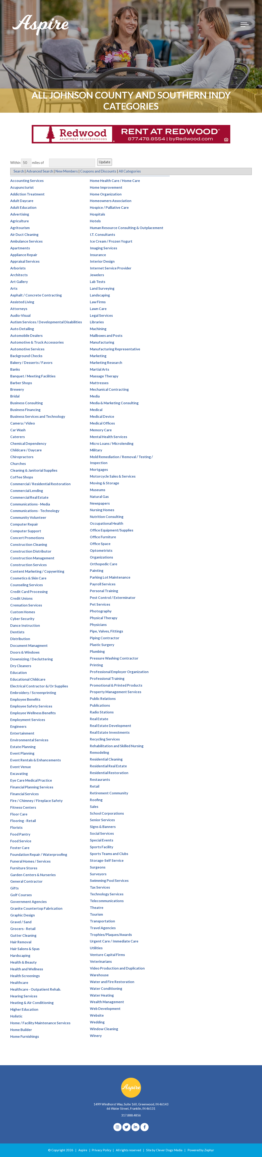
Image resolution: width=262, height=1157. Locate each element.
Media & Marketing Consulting (114, 403)
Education (18, 672)
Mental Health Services (108, 437)
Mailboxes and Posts (106, 335)
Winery (96, 1035)
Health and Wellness (26, 969)
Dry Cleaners (20, 666)
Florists (16, 827)
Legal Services (101, 315)
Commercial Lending (26, 490)
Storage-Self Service (107, 860)
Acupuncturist (22, 187)
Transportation (102, 921)
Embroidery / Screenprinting (33, 692)
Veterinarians (101, 961)
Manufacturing (102, 342)
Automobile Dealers (26, 335)
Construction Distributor (30, 551)
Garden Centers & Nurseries (33, 875)
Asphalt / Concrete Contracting (36, 295)
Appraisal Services (25, 261)
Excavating (19, 773)
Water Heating (102, 995)
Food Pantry (20, 834)
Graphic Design (22, 915)
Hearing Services (23, 996)
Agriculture (19, 221)
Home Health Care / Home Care (115, 180)
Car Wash (18, 430)
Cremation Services (26, 605)
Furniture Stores (23, 868)
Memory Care (101, 430)
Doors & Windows (25, 652)
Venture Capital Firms (107, 955)
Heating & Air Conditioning (32, 1002)
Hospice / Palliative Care (109, 207)
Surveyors (98, 874)
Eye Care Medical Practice (31, 780)
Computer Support (25, 531)
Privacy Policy (101, 1150)
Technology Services (106, 894)
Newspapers (100, 503)
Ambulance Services (26, 241)
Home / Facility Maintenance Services (40, 1023)
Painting (96, 570)
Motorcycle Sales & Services (113, 476)
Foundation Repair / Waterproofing (38, 854)
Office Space (100, 544)
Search (19, 171)
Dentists (17, 632)
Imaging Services (103, 248)
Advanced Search (39, 171)
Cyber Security (22, 619)
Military (96, 450)
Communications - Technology (34, 511)
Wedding (97, 1022)
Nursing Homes (102, 510)
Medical (96, 410)
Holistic (16, 1016)
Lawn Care (98, 309)
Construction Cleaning (28, 544)
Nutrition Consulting (106, 516)
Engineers (18, 726)
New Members (66, 171)
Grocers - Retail (22, 929)
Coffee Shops (21, 477)
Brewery (17, 389)
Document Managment (29, 645)
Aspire (82, 1150)
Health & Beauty (23, 962)
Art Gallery (19, 281)
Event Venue (20, 767)
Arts (13, 288)
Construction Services (28, 565)
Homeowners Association (110, 201)
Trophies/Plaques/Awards (111, 934)
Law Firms (98, 302)
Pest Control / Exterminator (113, 597)
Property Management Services (115, 692)
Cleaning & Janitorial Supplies (33, 470)
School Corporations (107, 813)
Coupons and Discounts (98, 171)
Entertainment (22, 733)
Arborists (18, 268)
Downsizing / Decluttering (31, 659)
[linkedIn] (135, 1127)
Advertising (19, 214)
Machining (98, 329)
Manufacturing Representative (115, 349)
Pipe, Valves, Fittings (106, 631)
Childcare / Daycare (26, 450)
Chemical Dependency (28, 443)
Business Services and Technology (37, 416)
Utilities (96, 948)
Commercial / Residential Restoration (40, 484)
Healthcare (19, 982)
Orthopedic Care (103, 564)
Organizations (101, 557)
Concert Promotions (27, 538)
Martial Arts (99, 369)
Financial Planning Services (31, 787)
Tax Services (100, 887)
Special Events (101, 840)
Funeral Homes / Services (30, 861)
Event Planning (22, 753)
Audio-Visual (20, 315)
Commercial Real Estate (29, 497)
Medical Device (102, 416)
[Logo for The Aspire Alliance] (41, 24)
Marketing (98, 356)
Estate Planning (23, 747)
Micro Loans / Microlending (111, 443)
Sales (94, 806)
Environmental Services (29, 740)
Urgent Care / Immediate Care (114, 941)
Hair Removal (20, 942)
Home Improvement (106, 187)
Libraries (97, 322)
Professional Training (107, 678)
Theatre (96, 907)
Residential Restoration (109, 773)
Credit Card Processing (29, 591)
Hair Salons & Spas (25, 949)
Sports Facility (101, 847)
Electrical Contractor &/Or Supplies (39, 686)
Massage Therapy (104, 376)
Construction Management (32, 558)
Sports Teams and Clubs (109, 854)
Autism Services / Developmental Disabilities (46, 322)
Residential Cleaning (106, 759)
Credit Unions (21, 598)
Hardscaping (20, 955)
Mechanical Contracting (109, 389)
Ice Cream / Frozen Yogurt (111, 241)
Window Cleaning (104, 1029)
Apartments (20, 248)
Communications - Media (30, 504)
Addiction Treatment (27, 194)
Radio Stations (102, 712)
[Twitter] (126, 1127)
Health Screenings (25, 976)
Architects (19, 275)
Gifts (14, 888)
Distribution (20, 639)
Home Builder (21, 1030)
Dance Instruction (25, 625)
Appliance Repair (23, 255)
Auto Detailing (22, 329)
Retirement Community (109, 793)
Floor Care (18, 814)
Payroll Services (102, 584)
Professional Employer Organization (119, 672)
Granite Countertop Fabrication (36, 908)
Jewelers (97, 275)
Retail (94, 786)
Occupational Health (106, 523)
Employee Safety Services (31, 706)
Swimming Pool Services (109, 880)
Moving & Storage (104, 483)
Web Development (105, 1008)
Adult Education (23, 207)
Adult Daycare (21, 201)
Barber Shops (21, 383)
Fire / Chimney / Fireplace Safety (36, 800)
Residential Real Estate (108, 766)
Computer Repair (24, 524)
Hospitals (97, 214)
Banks (15, 369)
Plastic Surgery (102, 645)
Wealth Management (107, 1002)
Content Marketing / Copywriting (37, 571)
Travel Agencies (103, 928)
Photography (101, 611)
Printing (96, 665)
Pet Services (100, 604)
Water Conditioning (106, 988)
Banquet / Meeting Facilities (32, 376)
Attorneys (18, 309)
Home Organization (106, 194)
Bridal (14, 396)
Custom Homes (22, 612)
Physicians (98, 624)
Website (97, 1015)
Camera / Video (22, 423)
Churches (18, 463)
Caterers (17, 437)
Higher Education (24, 1009)
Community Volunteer (28, 517)
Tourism (96, 914)
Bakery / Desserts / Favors (31, 362)
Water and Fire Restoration (112, 982)
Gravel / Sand (21, 922)
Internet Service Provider (110, 268)
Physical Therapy (103, 618)
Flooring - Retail (23, 821)
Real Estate (99, 719)
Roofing (96, 800)
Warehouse (99, 975)
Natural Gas (99, 496)
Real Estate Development (110, 725)
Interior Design (102, 261)
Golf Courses (21, 895)
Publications (100, 705)
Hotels (95, 221)
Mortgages (99, 469)
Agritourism (20, 228)
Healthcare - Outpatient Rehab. (35, 989)
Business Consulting (26, 403)
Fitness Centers (23, 807)
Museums (97, 490)
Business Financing (25, 410)
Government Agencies (28, 901)
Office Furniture (103, 537)
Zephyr (209, 1150)
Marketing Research (106, 362)
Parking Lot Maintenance (110, 577)
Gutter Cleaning (23, 935)
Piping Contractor (104, 638)
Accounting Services (27, 180)
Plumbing (97, 651)
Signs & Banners (103, 826)
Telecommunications (107, 901)
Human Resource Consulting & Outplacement (126, 228)
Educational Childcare (27, 679)
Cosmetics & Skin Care (28, 578)
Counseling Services (26, 585)
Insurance (98, 255)
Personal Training (104, 591)
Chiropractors (21, 457)
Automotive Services (27, 349)
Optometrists (101, 550)
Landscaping (100, 295)
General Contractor (26, 881)
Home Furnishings (24, 1036)
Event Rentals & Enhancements (35, 760)
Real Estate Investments (110, 732)
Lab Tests (97, 281)
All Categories (130, 171)
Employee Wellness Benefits (33, 713)
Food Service (20, 841)
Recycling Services (105, 739)
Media (95, 396)
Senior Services (102, 820)
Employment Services (27, 720)
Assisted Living (22, 302)
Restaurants (100, 779)
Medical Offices (102, 423)
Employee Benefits (25, 699)
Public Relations (103, 698)
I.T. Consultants (102, 234)
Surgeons (97, 867)
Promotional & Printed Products (116, 685)
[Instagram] (117, 1127)
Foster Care (19, 848)
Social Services (102, 833)
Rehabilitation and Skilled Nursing (116, 746)
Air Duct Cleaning (24, 234)
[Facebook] (144, 1127)
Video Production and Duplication (117, 968)
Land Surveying (102, 288)
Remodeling (99, 752)
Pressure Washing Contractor (114, 658)
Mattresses (99, 383)
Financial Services (24, 794)
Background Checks (26, 356)
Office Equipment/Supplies (111, 530)
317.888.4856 (131, 1115)
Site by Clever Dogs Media (164, 1150)
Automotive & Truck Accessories (37, 342)
